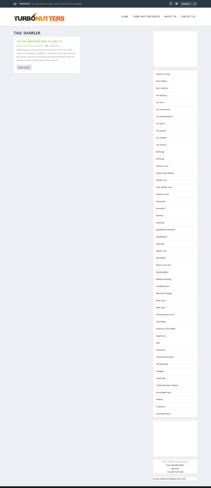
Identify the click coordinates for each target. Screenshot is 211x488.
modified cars (163, 286)
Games (159, 215)
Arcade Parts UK (175, 471)
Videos (159, 399)
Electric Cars (162, 166)
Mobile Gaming (163, 279)
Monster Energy (164, 293)
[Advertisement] (175, 49)
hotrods (160, 243)
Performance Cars (165, 314)
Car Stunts (161, 144)
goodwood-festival (165, 229)
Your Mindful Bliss (175, 465)
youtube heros (163, 413)
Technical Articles (165, 357)
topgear (160, 371)
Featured (39, 46)
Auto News (161, 81)
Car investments (164, 116)
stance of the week (165, 328)
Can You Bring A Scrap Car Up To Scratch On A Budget (56, 3)
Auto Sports (162, 88)
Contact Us (188, 16)
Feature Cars (162, 194)
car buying (161, 95)
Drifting (160, 158)
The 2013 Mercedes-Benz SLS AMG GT (39, 41)
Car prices (161, 130)
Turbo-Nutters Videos (146, 16)
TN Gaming (162, 364)
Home (124, 16)
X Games (160, 406)
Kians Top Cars (163, 265)
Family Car (161, 180)
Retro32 (175, 468)
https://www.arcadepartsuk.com (169, 478)
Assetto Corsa (163, 74)
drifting (160, 151)
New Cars (160, 300)
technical (160, 350)
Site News (161, 321)
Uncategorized (163, 392)
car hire (160, 102)
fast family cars (164, 187)
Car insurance (163, 109)
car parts (160, 123)
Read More (24, 67)
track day (161, 378)
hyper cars (161, 250)
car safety (161, 137)
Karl (20, 46)
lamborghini (162, 272)
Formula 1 (161, 208)
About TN (170, 16)
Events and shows (165, 173)
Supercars (161, 335)
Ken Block (161, 258)
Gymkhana (161, 236)
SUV (158, 342)
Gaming (160, 222)
